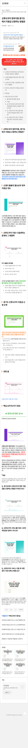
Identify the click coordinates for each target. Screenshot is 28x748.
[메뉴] (25, 3)
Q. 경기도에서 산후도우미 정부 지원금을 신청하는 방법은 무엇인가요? (15, 106)
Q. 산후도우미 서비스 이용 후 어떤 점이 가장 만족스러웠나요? (15, 119)
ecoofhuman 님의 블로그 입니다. (11, 688)
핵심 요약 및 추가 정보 (11, 96)
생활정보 (5, 616)
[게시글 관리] (15, 610)
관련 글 (7, 93)
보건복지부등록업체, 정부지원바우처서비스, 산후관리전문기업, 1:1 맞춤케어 (9, 49)
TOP (25, 713)
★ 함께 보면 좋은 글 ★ (13, 99)
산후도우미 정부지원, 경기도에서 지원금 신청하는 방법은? (14, 73)
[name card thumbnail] (22, 687)
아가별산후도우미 (8, 46)
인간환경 (5, 3)
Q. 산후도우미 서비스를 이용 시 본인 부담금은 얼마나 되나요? (15, 113)
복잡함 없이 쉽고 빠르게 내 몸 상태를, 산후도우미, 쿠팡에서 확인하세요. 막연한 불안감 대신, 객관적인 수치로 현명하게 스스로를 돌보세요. (13, 38)
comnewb (19, 715)
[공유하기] (11, 610)
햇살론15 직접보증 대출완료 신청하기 (12, 639)
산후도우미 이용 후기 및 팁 (10, 399)
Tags (8, 101)
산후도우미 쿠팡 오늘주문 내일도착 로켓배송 (13, 35)
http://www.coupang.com (9, 32)
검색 (21, 3)
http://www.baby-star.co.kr (10, 44)
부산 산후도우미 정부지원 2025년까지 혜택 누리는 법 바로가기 (14, 61)
